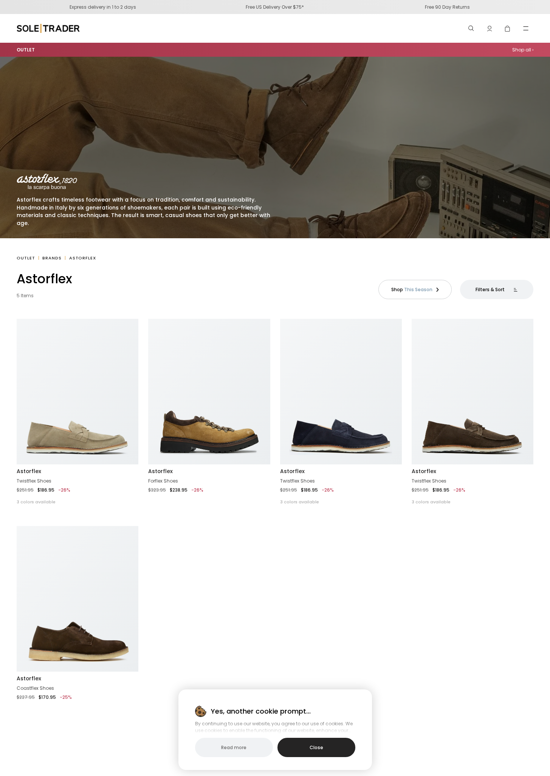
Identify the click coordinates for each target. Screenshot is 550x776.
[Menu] (525, 28)
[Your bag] (507, 28)
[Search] (471, 28)
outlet (26, 258)
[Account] (489, 28)
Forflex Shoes (163, 481)
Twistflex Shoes (34, 481)
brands (51, 258)
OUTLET (26, 50)
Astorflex (29, 471)
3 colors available (36, 502)
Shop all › (522, 50)
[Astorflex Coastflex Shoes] (77, 599)
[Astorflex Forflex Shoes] (209, 391)
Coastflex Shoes (35, 688)
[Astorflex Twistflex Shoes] (77, 391)
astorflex (82, 258)
